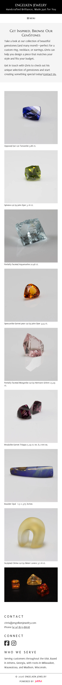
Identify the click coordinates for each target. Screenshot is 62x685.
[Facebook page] (6, 643)
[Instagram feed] (13, 643)
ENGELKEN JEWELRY (31, 5)
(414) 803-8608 (21, 627)
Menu (32, 18)
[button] (31, 117)
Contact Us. (49, 74)
